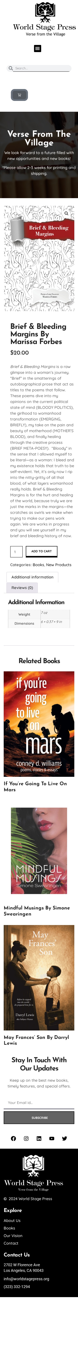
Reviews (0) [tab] (22, 587)
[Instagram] (26, 1138)
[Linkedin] (39, 1138)
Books (38, 564)
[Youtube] (51, 1138)
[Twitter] (64, 1138)
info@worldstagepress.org (26, 1279)
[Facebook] (13, 1138)
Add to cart (41, 551)
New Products (59, 564)
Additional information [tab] (32, 577)
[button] (37, 48)
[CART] (19, 95)
